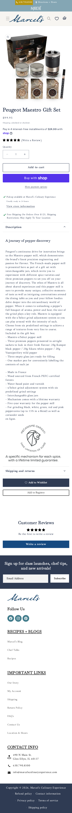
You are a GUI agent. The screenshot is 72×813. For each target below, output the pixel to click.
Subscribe (60, 578)
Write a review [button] (36, 544)
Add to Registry (36, 492)
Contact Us (13, 724)
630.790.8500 (21, 765)
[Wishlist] (57, 18)
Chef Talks (13, 650)
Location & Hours (17, 733)
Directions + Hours (47, 2)
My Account (14, 691)
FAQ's (10, 716)
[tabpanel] (36, 349)
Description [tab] (14, 227)
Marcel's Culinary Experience (48, 787)
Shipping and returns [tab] (20, 471)
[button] (49, 18)
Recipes (11, 658)
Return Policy (15, 708)
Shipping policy (37, 807)
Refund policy (23, 793)
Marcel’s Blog (15, 641)
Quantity (7, 147)
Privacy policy (26, 800)
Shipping (7, 122)
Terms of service (48, 800)
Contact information (48, 793)
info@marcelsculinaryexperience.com (35, 772)
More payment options (36, 187)
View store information (20, 206)
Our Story (12, 683)
